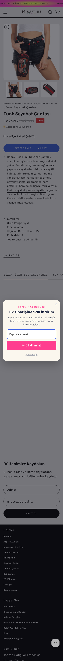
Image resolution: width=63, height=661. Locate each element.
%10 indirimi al (31, 345)
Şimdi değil (31, 354)
